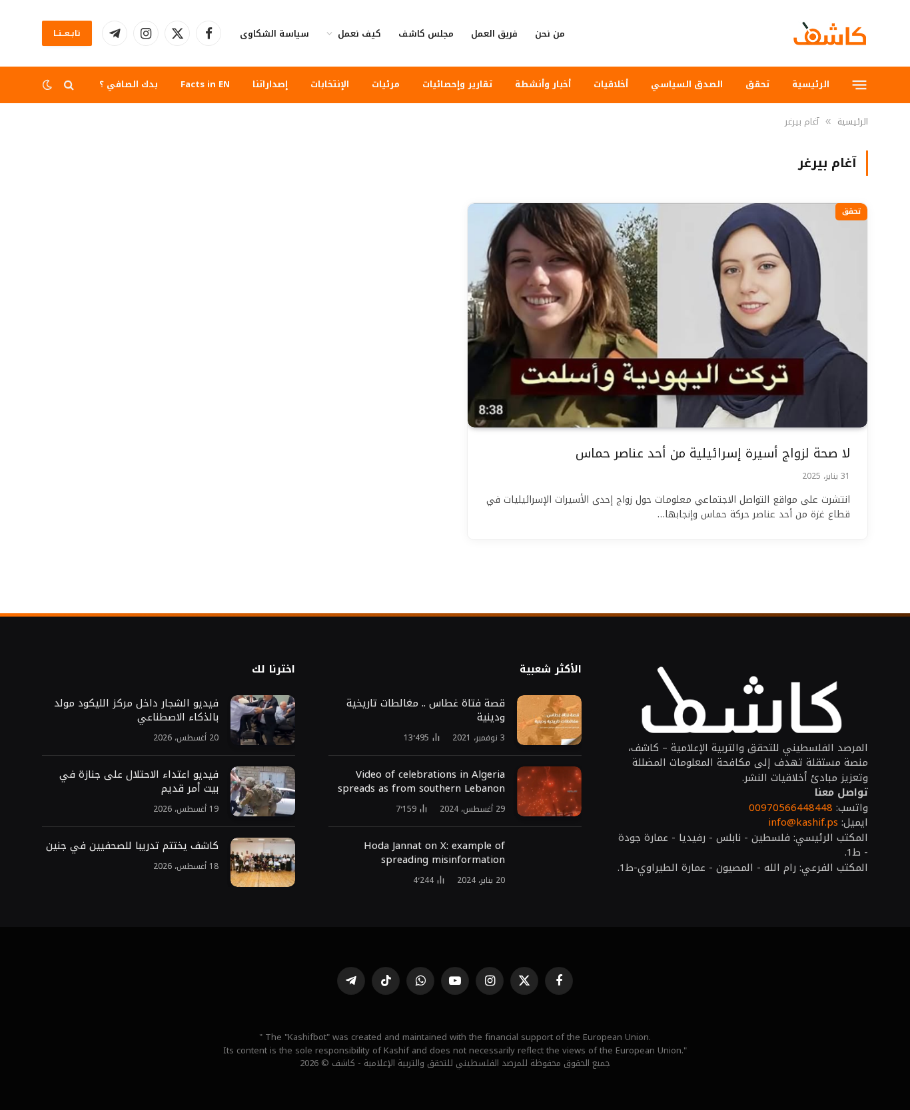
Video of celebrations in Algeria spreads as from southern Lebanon (421, 782)
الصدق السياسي (687, 84)
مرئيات (386, 84)
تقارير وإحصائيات (457, 84)
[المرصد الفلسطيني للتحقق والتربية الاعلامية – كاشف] (830, 33)
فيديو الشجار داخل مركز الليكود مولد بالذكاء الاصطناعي (136, 710)
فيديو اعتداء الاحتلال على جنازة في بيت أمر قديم (139, 782)
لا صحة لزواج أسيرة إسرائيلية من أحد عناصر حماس (713, 454)
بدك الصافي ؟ (128, 84)
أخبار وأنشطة (543, 84)
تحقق (757, 84)
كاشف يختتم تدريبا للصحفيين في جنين (131, 846)
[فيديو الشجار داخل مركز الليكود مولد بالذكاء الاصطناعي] (262, 720)
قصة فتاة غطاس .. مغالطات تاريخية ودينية (425, 710)
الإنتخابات (329, 84)
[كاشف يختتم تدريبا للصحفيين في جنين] (262, 863)
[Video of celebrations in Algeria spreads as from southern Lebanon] (549, 791)
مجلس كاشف (426, 33)
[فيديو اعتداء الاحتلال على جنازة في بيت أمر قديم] (262, 791)
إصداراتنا (270, 84)
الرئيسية (810, 84)
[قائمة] (860, 85)
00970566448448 (791, 807)
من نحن (550, 33)
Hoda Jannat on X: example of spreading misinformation (434, 853)
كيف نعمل (359, 33)
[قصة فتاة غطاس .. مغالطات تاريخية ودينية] (549, 720)
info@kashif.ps (803, 822)
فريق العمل (494, 33)
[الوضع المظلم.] (48, 85)
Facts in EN (205, 84)
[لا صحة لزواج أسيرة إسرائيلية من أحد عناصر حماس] (667, 315)
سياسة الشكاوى (274, 33)
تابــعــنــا (67, 33)
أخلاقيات (611, 84)
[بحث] (69, 85)
